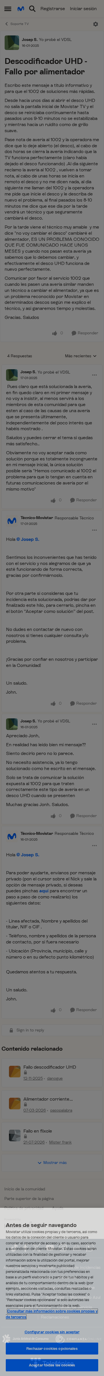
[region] (52, 1292)
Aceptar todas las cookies (52, 1365)
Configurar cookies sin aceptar (52, 1332)
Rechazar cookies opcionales (52, 1348)
